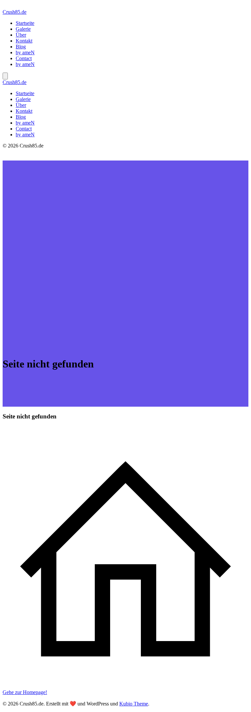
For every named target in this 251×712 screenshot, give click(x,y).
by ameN (25, 52)
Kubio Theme (133, 703)
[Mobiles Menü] (5, 76)
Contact (24, 58)
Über (21, 35)
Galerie (23, 29)
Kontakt (24, 40)
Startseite (25, 23)
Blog (21, 46)
